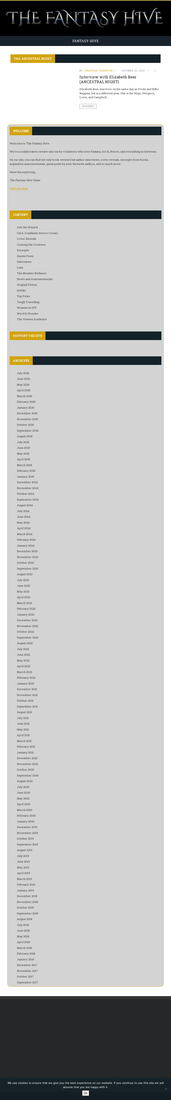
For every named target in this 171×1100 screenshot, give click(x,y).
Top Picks (23, 296)
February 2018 (26, 953)
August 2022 (25, 643)
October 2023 (25, 563)
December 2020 (27, 758)
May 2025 (23, 453)
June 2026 (23, 379)
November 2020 (27, 764)
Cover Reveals (26, 239)
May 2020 (23, 798)
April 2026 (23, 390)
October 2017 (25, 976)
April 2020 (23, 804)
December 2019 (27, 827)
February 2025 (26, 471)
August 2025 (25, 436)
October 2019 (25, 838)
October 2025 (25, 425)
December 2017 (27, 965)
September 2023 (27, 568)
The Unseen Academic (32, 319)
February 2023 (26, 609)
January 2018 (25, 959)
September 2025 (27, 430)
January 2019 (25, 890)
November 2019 (27, 833)
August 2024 (25, 505)
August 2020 (25, 781)
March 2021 (24, 741)
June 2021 (23, 723)
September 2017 (27, 982)
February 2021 (26, 746)
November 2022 (27, 626)
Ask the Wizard (27, 227)
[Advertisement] (85, 1037)
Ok (85, 1093)
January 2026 (25, 407)
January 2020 (25, 821)
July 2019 (23, 856)
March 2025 (24, 465)
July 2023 (23, 580)
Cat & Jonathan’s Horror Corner (37, 233)
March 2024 (24, 534)
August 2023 (25, 574)
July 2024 (23, 511)
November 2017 (27, 971)
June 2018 (23, 930)
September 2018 (27, 913)
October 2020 (25, 769)
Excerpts (23, 250)
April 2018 (23, 942)
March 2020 (24, 810)
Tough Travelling (28, 302)
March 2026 (24, 396)
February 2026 (26, 402)
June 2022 (23, 654)
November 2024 (27, 488)
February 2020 (26, 815)
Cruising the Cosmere (31, 244)
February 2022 (26, 677)
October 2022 (25, 631)
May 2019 (23, 867)
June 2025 (23, 448)
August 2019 (24, 850)
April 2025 (23, 459)
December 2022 (27, 620)
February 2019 (26, 884)
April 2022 (23, 666)
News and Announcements (35, 279)
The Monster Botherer (32, 273)
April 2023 (23, 597)
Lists (20, 267)
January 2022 (25, 683)
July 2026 (23, 373)
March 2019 (24, 879)
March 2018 (24, 948)
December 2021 (27, 689)
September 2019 (27, 844)
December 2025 (27, 413)
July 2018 (23, 925)
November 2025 (27, 419)
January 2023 (25, 614)
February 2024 (26, 540)
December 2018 (27, 896)
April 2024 (23, 528)
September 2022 (27, 637)
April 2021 (23, 735)
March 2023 (24, 603)
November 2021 (27, 695)
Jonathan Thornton (98, 70)
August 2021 (24, 712)
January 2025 (25, 476)
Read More (88, 106)
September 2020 (28, 775)
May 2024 (23, 522)
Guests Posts (25, 256)
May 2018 (23, 936)
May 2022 (23, 660)
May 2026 (23, 384)
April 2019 (23, 873)
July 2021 (23, 718)
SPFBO (21, 290)
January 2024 (25, 545)
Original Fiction (27, 285)
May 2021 (23, 729)
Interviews (24, 262)
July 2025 (23, 442)
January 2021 (25, 752)
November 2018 (27, 902)
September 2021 (27, 706)
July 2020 (23, 787)
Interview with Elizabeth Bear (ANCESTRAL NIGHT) (107, 79)
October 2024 (25, 494)
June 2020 (23, 792)
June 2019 (23, 861)
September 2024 (28, 499)
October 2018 (25, 907)
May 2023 (23, 591)
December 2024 (27, 482)
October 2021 (25, 700)
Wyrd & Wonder (27, 313)
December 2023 (27, 551)
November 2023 (27, 557)
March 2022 (24, 672)
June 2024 (23, 517)
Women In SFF (26, 308)
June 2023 (23, 586)
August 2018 (24, 919)
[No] (166, 1089)
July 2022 (23, 649)
